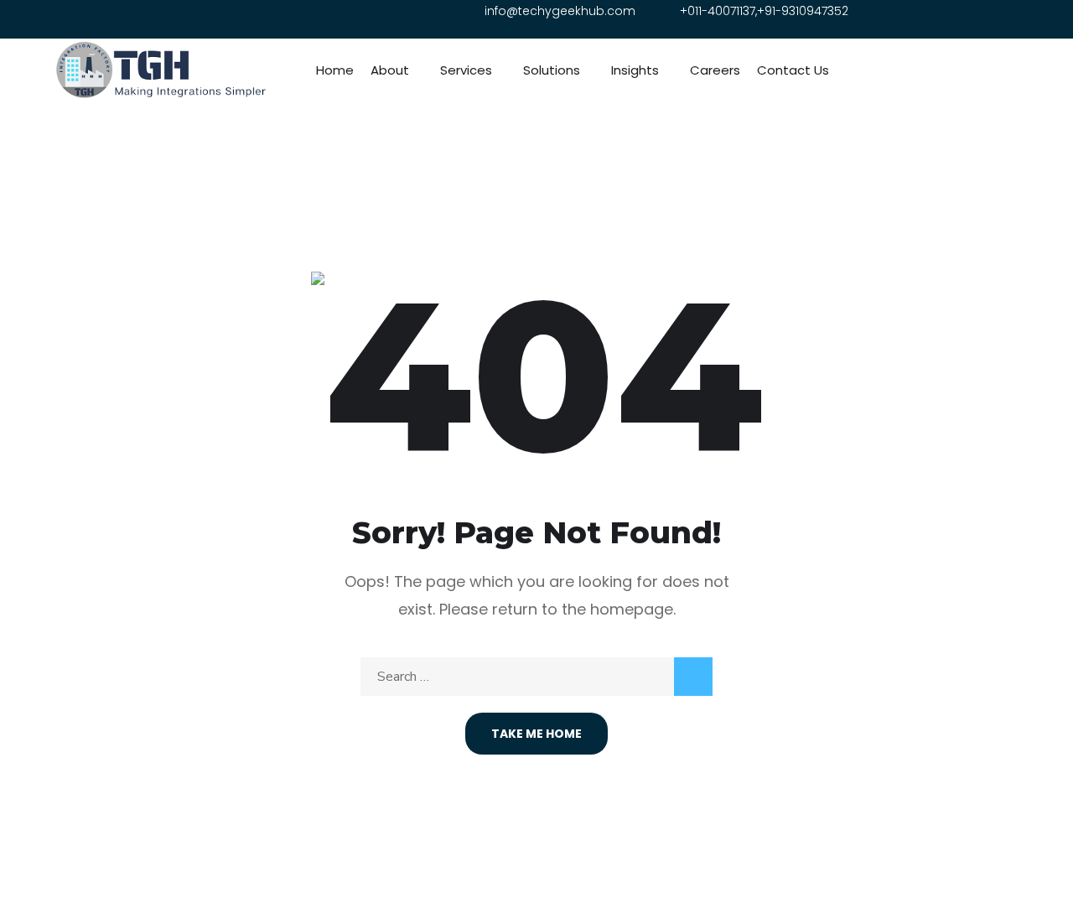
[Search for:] (536, 676)
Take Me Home (536, 733)
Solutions (551, 70)
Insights (635, 70)
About (390, 70)
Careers (715, 70)
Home (335, 70)
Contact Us (793, 70)
